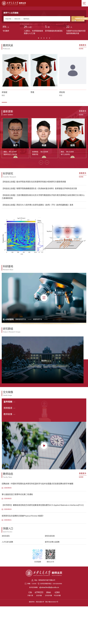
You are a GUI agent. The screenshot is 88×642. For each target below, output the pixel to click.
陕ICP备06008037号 (51, 602)
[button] (41, 162)
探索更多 (44, 297)
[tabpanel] (12, 29)
